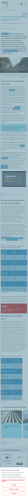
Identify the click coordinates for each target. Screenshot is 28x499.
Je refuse (14, 493)
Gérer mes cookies (14, 489)
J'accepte (14, 485)
